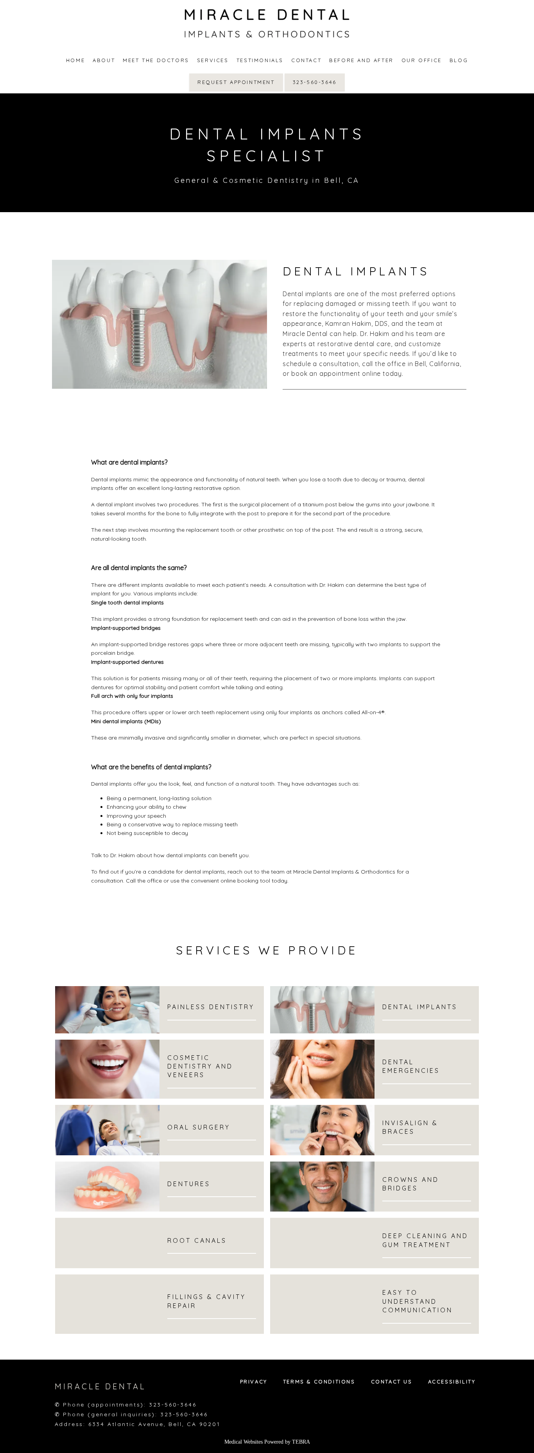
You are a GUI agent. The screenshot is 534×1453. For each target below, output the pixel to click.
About (104, 60)
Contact (306, 60)
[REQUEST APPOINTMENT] (235, 90)
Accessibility (452, 1381)
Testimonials (260, 60)
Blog (459, 60)
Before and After (361, 60)
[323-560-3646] (315, 90)
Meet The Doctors (156, 60)
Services (213, 60)
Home (75, 60)
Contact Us (391, 1381)
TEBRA (301, 1442)
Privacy (253, 1381)
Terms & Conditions (319, 1381)
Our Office (421, 60)
